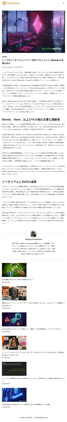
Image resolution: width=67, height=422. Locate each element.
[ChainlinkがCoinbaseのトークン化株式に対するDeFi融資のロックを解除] (33, 395)
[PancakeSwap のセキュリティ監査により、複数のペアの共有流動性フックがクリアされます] (33, 319)
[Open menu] (63, 3)
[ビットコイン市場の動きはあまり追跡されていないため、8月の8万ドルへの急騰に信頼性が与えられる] (33, 369)
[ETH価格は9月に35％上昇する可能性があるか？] (33, 270)
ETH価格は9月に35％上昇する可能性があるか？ (17, 279)
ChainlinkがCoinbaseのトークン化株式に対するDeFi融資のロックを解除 (26, 404)
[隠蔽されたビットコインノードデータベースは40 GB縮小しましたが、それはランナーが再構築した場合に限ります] (33, 293)
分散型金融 (4, 56)
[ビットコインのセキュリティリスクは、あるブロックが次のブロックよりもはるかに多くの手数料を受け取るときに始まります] (33, 343)
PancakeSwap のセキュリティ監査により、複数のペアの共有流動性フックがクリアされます (31, 329)
